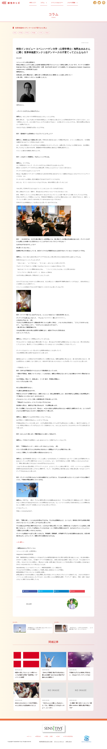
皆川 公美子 (19, 58)
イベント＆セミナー (57, 2)
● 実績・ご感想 (49, 736)
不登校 (21, 32)
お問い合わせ (69, 741)
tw (99, 2)
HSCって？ (32, 2)
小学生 (41, 32)
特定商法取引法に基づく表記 (45, 741)
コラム (42, 2)
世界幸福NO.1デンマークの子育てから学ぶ (31, 28)
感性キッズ (11, 3)
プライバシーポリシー (59, 741)
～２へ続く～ (20, 542)
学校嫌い (34, 32)
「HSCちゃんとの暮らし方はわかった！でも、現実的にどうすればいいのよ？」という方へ (53, 705)
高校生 (47, 32)
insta (104, 2)
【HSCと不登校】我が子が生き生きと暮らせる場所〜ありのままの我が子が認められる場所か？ (53, 675)
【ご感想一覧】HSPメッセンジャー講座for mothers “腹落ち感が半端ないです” (80, 705)
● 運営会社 (38, 736)
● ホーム (29, 736)
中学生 (27, 32)
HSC (15, 32)
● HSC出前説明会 (68, 736)
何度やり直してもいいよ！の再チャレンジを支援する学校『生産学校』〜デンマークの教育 (26, 675)
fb (95, 2)
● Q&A (58, 736)
